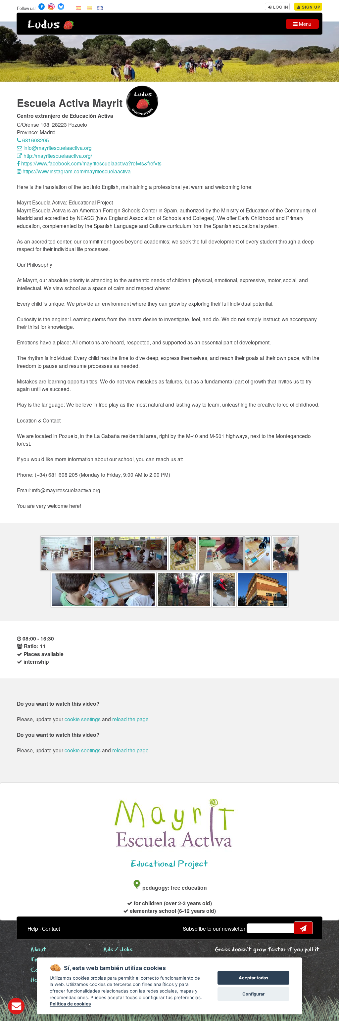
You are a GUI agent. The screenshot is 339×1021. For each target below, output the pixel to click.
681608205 (35, 140)
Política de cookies (70, 1003)
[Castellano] (78, 7)
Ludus (43, 25)
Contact (51, 928)
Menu (304, 23)
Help (32, 928)
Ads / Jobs (117, 950)
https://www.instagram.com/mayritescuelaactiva (76, 171)
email (256, 928)
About (38, 950)
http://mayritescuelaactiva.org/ (57, 155)
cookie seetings (83, 719)
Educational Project (169, 864)
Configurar (253, 994)
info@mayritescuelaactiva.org (57, 147)
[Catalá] (89, 7)
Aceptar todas (253, 977)
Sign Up (310, 7)
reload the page (130, 719)
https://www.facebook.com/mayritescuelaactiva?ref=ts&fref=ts (91, 163)
